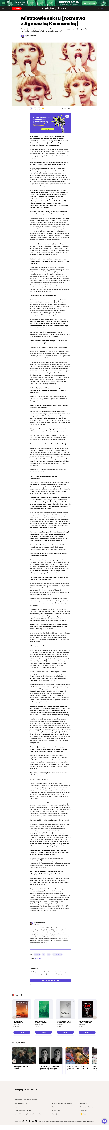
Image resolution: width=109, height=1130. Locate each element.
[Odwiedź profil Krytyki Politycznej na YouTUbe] (33, 1121)
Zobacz (22, 1032)
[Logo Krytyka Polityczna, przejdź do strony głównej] (54, 8)
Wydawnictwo (19, 1107)
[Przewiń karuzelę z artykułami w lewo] (14, 1061)
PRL (44, 954)
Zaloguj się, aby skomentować (50, 980)
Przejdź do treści (8, 2)
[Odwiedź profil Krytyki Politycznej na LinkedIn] (36, 1121)
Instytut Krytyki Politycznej (23, 1110)
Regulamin (83, 1103)
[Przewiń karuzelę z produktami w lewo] (14, 1017)
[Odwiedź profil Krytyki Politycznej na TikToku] (30, 1121)
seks (48, 954)
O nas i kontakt (56, 1110)
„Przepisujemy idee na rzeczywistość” (26, 1099)
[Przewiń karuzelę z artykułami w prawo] (95, 1061)
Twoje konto (83, 1110)
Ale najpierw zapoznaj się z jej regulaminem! (55, 974)
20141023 (38, 958)
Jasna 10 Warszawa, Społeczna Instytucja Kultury (29, 1114)
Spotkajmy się (56, 1114)
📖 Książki (56, 954)
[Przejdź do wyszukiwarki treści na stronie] (9, 8)
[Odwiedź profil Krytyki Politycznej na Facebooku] (23, 1121)
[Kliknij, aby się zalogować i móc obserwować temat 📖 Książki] (61, 954)
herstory (37, 954)
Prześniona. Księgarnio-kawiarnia (62, 1103)
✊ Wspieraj (83, 1114)
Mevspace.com (78, 1121)
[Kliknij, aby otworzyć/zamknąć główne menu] (3, 8)
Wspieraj (18, 8)
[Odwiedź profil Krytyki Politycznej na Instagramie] (26, 1121)
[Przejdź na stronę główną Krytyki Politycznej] (26, 1090)
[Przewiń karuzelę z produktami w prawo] (95, 1017)
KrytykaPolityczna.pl (21, 1103)
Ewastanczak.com (91, 1121)
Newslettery (55, 1107)
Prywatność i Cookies (86, 1107)
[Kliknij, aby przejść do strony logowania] (99, 8)
